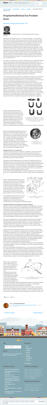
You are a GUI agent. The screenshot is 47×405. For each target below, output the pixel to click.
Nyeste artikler (24, 2)
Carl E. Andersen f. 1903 (10, 384)
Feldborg (7, 386)
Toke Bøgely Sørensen (19, 303)
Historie (23, 9)
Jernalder (29, 9)
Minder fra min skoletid (10, 312)
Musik (27, 346)
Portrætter (28, 356)
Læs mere (34, 378)
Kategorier (19, 2)
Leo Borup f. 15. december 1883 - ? (12, 376)
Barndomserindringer (37, 312)
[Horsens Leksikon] (7, 2)
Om (28, 2)
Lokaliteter (34, 305)
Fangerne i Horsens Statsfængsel (12, 369)
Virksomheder (29, 358)
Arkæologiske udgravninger (17, 305)
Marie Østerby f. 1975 (9, 374)
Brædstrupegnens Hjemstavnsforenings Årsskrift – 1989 (15, 23)
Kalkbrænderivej (8, 382)
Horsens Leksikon (7, 9)
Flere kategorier (28, 363)
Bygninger (28, 352)
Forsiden (15, 2)
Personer (28, 354)
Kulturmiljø (30, 305)
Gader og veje (29, 348)
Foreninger (28, 360)
